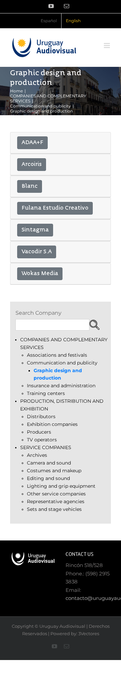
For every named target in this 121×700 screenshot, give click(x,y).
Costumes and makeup (54, 470)
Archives (37, 455)
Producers (39, 432)
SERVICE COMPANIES (45, 447)
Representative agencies (55, 501)
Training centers (46, 393)
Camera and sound (49, 463)
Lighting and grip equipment (61, 486)
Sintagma (35, 230)
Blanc (30, 186)
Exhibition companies (52, 424)
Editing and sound (48, 478)
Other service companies (56, 493)
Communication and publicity (62, 362)
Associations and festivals (57, 355)
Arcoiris (32, 164)
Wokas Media (40, 273)
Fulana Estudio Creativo (55, 208)
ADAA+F (32, 142)
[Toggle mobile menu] (107, 45)
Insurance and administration (61, 385)
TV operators (42, 439)
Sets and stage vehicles (54, 509)
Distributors (41, 416)
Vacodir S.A (37, 252)
